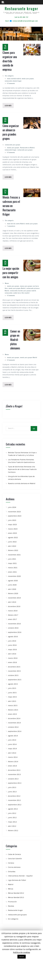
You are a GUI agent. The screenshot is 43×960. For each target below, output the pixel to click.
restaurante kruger (10, 150)
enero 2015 (12, 714)
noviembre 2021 (14, 555)
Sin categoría (9, 76)
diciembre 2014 (14, 718)
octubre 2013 (13, 779)
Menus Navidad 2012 (16, 893)
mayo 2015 (12, 697)
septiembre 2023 (14, 516)
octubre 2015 (13, 675)
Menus (7, 283)
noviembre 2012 (14, 800)
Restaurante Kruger (15, 910)
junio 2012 (12, 818)
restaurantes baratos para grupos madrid (23, 291)
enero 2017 (12, 619)
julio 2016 (12, 641)
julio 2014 (12, 740)
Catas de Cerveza (14, 854)
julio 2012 (12, 813)
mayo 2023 (12, 525)
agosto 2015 (13, 684)
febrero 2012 (13, 831)
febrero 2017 (13, 615)
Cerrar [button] (21, 957)
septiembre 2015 (14, 680)
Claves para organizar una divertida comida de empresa (10, 61)
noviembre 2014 (14, 723)
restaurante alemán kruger (13, 81)
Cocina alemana (14, 867)
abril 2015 (12, 701)
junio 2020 (12, 585)
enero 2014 (12, 766)
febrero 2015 (13, 710)
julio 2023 (12, 520)
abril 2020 (12, 589)
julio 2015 (12, 688)
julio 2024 (12, 507)
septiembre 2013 (14, 783)
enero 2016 (12, 662)
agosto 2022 (13, 538)
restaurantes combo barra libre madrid (17, 293)
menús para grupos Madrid (17, 288)
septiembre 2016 (14, 632)
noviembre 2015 (14, 671)
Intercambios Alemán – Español (20, 876)
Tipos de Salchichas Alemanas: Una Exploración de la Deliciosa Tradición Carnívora (22, 469)
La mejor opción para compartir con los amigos (11, 272)
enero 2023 (12, 533)
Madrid (10, 884)
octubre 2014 (13, 727)
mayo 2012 (12, 822)
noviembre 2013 (14, 774)
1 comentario (11, 226)
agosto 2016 (13, 637)
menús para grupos (28, 78)
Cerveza (11, 863)
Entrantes (11, 872)
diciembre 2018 (14, 606)
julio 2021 (12, 559)
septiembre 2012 (14, 805)
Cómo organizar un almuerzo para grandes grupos (11, 132)
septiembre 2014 (14, 731)
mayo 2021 (12, 563)
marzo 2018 (12, 611)
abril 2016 (12, 654)
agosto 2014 (13, 736)
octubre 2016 (13, 628)
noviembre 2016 (14, 624)
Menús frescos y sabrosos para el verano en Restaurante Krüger (11, 205)
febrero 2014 (13, 762)
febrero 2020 (13, 593)
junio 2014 (12, 744)
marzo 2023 (12, 529)
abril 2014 (12, 753)
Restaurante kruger (21, 8)
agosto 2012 (13, 809)
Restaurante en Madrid (27, 148)
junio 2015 (12, 693)
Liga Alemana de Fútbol (17, 880)
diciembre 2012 (14, 796)
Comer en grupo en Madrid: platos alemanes (15, 339)
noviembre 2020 (14, 576)
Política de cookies (21, 952)
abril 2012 (12, 826)
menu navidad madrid (14, 78)
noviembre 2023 (14, 512)
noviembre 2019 (14, 598)
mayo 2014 (12, 749)
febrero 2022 (13, 550)
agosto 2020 (13, 581)
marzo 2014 (12, 757)
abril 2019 (12, 602)
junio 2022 (12, 542)
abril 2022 (12, 546)
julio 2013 (12, 787)
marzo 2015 (12, 705)
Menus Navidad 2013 (16, 897)
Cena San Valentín (15, 859)
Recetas (11, 906)
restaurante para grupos (12, 145)
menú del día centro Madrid (16, 223)
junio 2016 (12, 645)
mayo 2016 (12, 650)
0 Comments (11, 83)
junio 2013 (12, 792)
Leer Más (8, 105)
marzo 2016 (12, 658)
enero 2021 (12, 572)
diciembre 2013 (14, 770)
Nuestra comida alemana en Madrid (21, 483)
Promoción (12, 902)
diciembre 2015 (14, 667)
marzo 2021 (12, 568)
